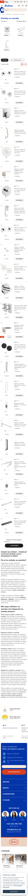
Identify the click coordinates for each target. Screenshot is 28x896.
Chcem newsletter (14, 771)
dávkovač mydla (6, 695)
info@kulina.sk (14, 829)
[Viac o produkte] (6, 74)
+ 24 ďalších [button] (14, 545)
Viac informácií (18, 885)
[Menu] (1, 5)
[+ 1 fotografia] (6, 249)
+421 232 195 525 (14, 824)
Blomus (23, 597)
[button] (14, 60)
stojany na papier (17, 693)
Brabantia (4, 599)
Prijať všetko (14, 891)
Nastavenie (6, 887)
